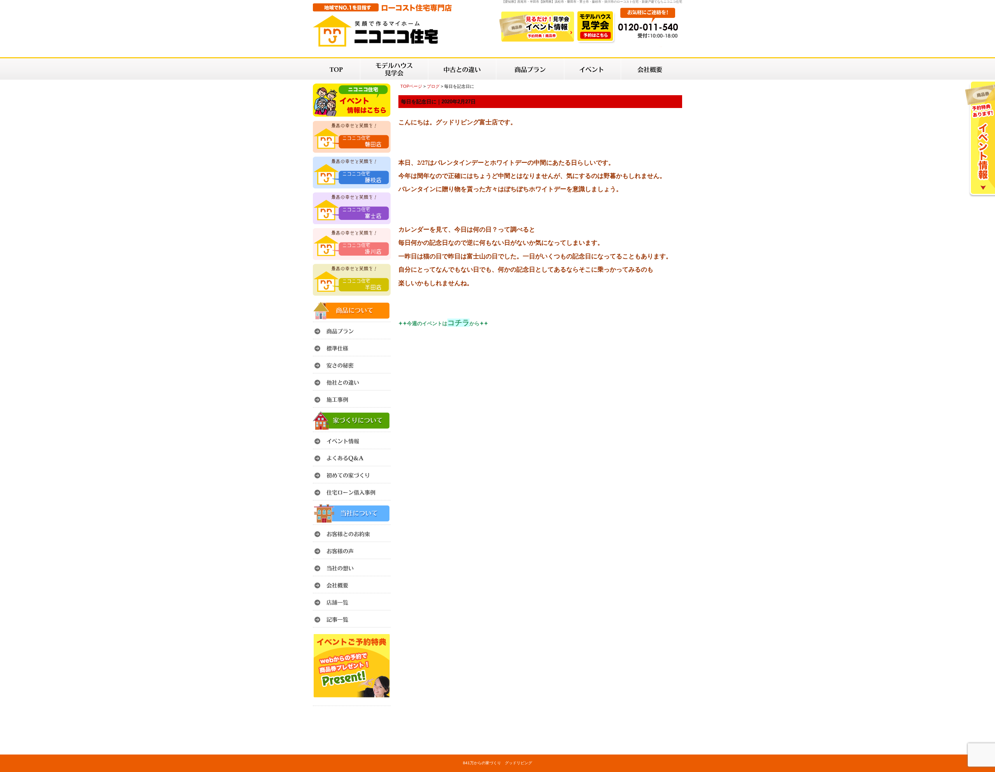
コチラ (458, 323)
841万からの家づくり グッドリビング (497, 763)
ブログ (433, 86)
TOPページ (411, 86)
